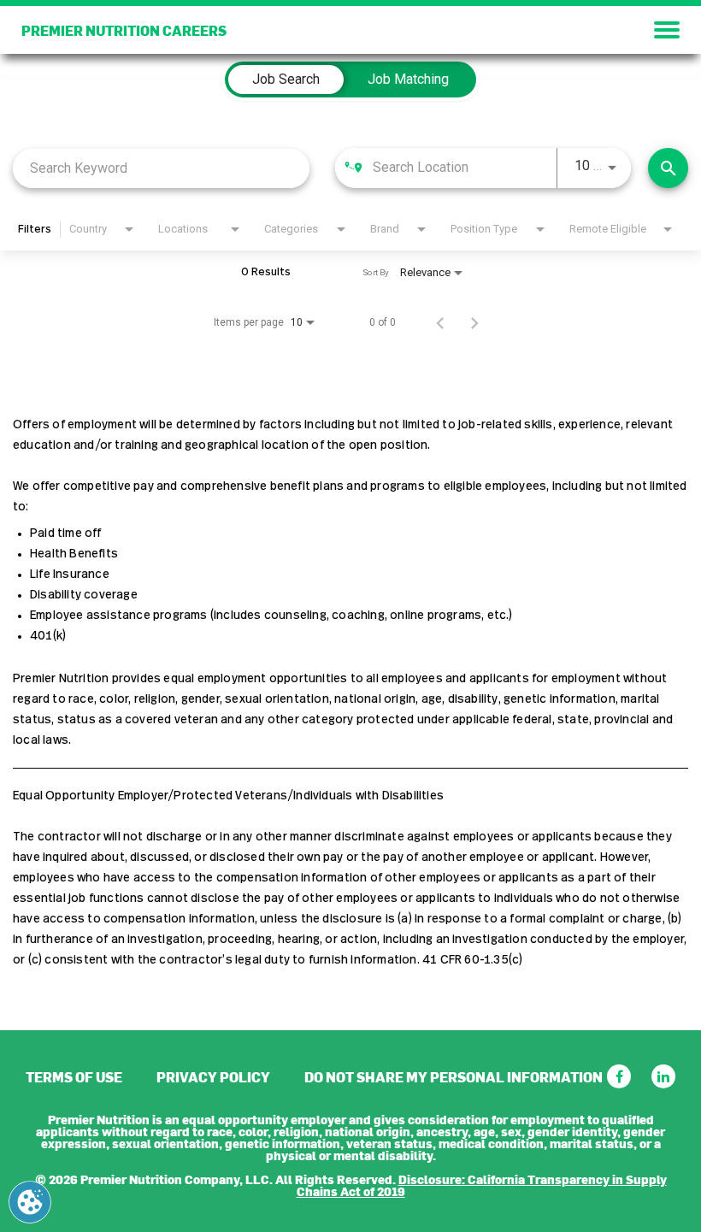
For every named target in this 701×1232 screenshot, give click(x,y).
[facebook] (619, 1076)
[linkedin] (663, 1076)
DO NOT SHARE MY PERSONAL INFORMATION (453, 1076)
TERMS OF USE (74, 1076)
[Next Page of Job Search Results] (474, 322)
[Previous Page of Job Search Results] (440, 322)
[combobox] (161, 168)
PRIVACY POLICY (213, 1076)
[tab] (286, 79)
